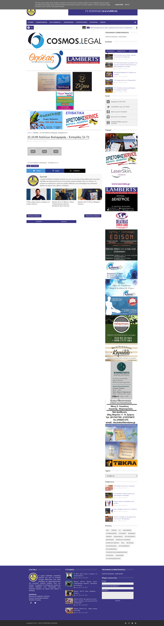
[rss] (135, 623)
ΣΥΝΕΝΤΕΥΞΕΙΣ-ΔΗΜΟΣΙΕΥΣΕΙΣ (116, 552)
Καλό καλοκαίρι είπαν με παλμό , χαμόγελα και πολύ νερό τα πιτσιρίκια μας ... (86, 27)
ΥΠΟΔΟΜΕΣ (119, 555)
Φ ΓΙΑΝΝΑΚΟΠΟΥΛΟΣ (113, 558)
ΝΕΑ (122, 543)
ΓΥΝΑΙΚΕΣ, (44, 141)
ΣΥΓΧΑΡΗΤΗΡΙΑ (124, 546)
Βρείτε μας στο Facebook (119, 112)
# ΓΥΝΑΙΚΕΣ (35, 166)
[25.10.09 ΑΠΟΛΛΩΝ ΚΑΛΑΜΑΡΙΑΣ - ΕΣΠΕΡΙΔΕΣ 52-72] (44, 151)
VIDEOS (103, 22)
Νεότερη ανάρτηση (34, 216)
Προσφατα (111, 51)
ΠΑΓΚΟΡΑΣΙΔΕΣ (111, 546)
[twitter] (35, 603)
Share (57, 171)
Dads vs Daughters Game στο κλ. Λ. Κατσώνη (125, 509)
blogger (63, 221)
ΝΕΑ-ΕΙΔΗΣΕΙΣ (55, 22)
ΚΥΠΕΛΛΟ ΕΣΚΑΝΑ (112, 543)
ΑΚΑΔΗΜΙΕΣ (127, 530)
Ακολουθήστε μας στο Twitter (120, 107)
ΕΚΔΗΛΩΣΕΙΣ (69, 22)
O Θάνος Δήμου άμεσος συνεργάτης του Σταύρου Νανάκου (38, 203)
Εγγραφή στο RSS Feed (118, 102)
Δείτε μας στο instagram (119, 117)
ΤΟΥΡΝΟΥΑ (94, 22)
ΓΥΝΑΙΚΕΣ (35, 133)
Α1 (120, 530)
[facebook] (31, 603)
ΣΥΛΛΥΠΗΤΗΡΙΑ (111, 549)
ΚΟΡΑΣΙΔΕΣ (110, 539)
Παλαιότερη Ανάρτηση (93, 216)
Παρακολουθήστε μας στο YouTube (119, 122)
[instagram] (125, 623)
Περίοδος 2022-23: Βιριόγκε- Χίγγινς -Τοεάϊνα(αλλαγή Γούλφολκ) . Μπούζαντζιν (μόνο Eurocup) (63, 204)
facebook (39, 221)
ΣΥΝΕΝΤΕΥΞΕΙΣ (81, 22)
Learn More (119, 4)
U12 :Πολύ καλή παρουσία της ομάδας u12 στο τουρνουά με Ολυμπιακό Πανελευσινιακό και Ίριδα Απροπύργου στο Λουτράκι (126, 64)
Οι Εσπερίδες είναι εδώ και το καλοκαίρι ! (124, 486)
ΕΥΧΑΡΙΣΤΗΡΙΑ (130, 536)
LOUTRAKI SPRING (120, 27)
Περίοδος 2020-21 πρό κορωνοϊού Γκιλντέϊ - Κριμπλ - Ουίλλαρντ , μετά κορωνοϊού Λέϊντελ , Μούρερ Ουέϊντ (85, 600)
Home (29, 133)
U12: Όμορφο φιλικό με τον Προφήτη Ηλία (125, 80)
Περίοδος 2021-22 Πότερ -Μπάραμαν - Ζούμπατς (89, 203)
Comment (76, 171)
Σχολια (132, 51)
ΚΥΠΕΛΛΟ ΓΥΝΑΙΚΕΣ (123, 539)
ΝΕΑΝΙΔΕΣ (130, 543)
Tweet (38, 171)
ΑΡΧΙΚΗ (31, 22)
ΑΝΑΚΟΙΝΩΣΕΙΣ (41, 22)
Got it (127, 4)
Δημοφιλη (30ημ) (121, 51)
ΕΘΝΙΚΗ (109, 536)
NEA (63, 27)
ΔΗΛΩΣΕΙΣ (131, 533)
